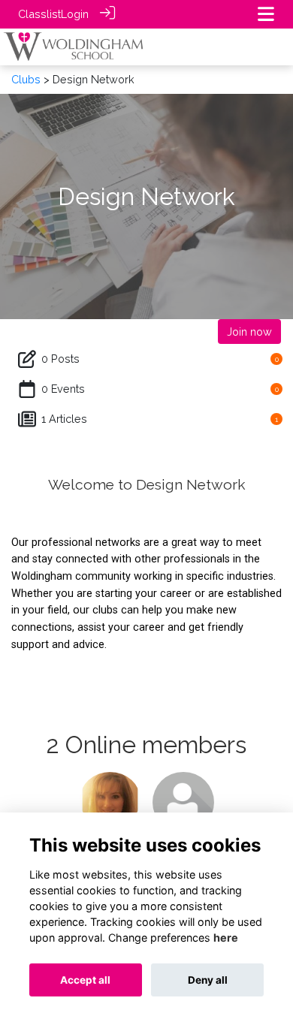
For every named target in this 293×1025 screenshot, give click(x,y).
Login (75, 14)
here (225, 937)
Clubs (26, 79)
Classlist (39, 14)
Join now (249, 331)
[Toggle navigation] (266, 14)
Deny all (208, 980)
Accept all (85, 980)
